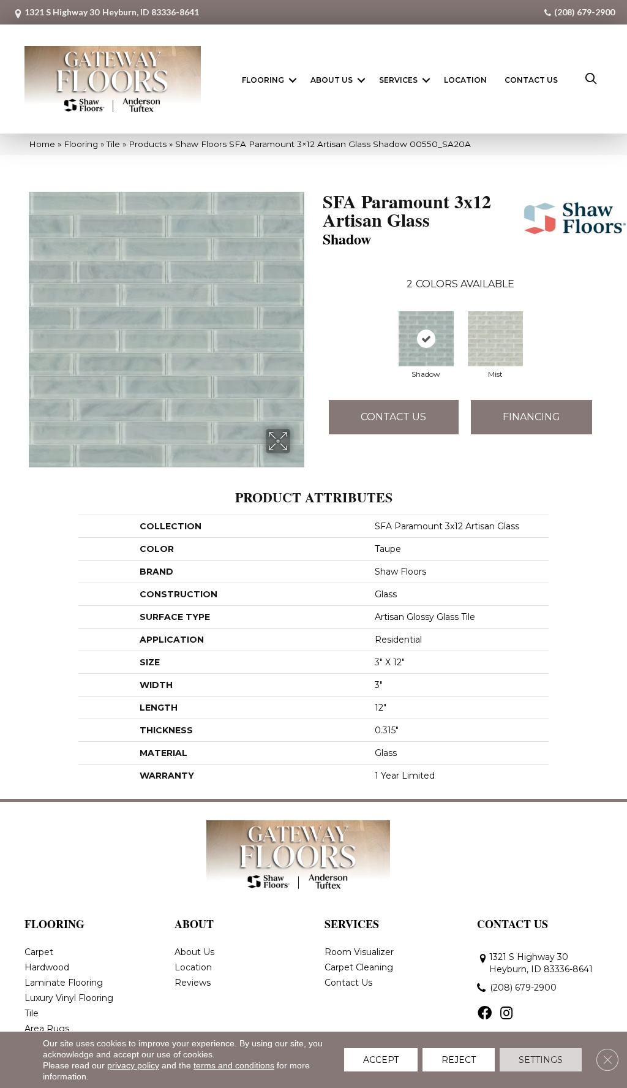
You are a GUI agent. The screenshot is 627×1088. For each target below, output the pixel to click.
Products (148, 144)
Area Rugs (46, 1028)
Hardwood (46, 967)
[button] (292, 80)
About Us (331, 80)
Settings (541, 1059)
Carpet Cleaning (359, 967)
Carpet (38, 952)
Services (398, 80)
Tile (113, 144)
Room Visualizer (359, 952)
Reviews (193, 982)
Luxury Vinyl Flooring (68, 997)
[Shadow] (426, 338)
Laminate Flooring (63, 982)
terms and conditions (233, 1065)
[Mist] (495, 338)
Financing (531, 417)
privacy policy (133, 1065)
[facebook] (485, 1014)
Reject (458, 1059)
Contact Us (531, 80)
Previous (316, 329)
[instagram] (506, 1014)
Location (465, 80)
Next (604, 329)
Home (42, 144)
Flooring (263, 80)
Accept (381, 1059)
